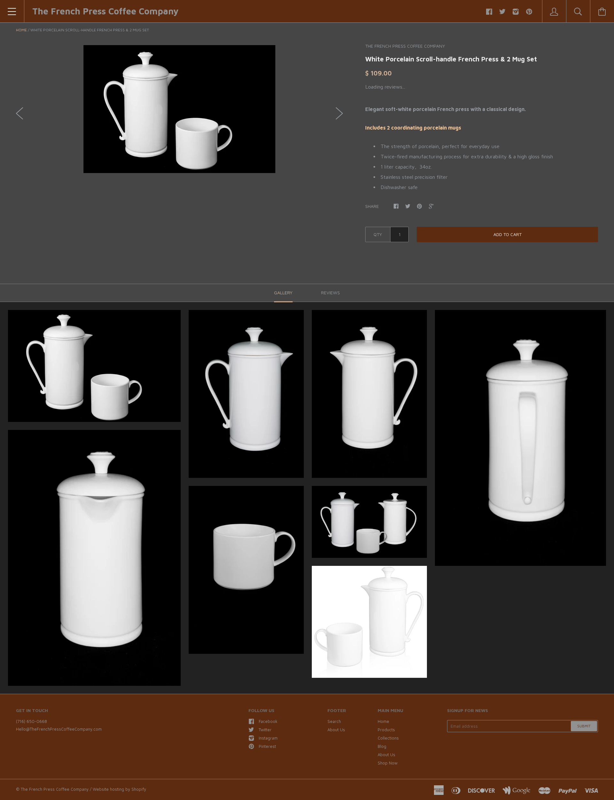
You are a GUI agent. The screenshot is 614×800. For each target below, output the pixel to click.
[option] (179, 109)
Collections (388, 738)
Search (334, 721)
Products (386, 729)
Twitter (265, 729)
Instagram (268, 738)
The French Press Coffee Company (105, 11)
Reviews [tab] (330, 292)
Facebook (268, 721)
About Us (336, 729)
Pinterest (267, 746)
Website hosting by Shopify (119, 789)
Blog (382, 746)
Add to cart (507, 234)
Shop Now (388, 762)
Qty (378, 234)
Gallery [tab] (283, 292)
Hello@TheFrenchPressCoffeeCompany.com (59, 729)
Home (21, 30)
